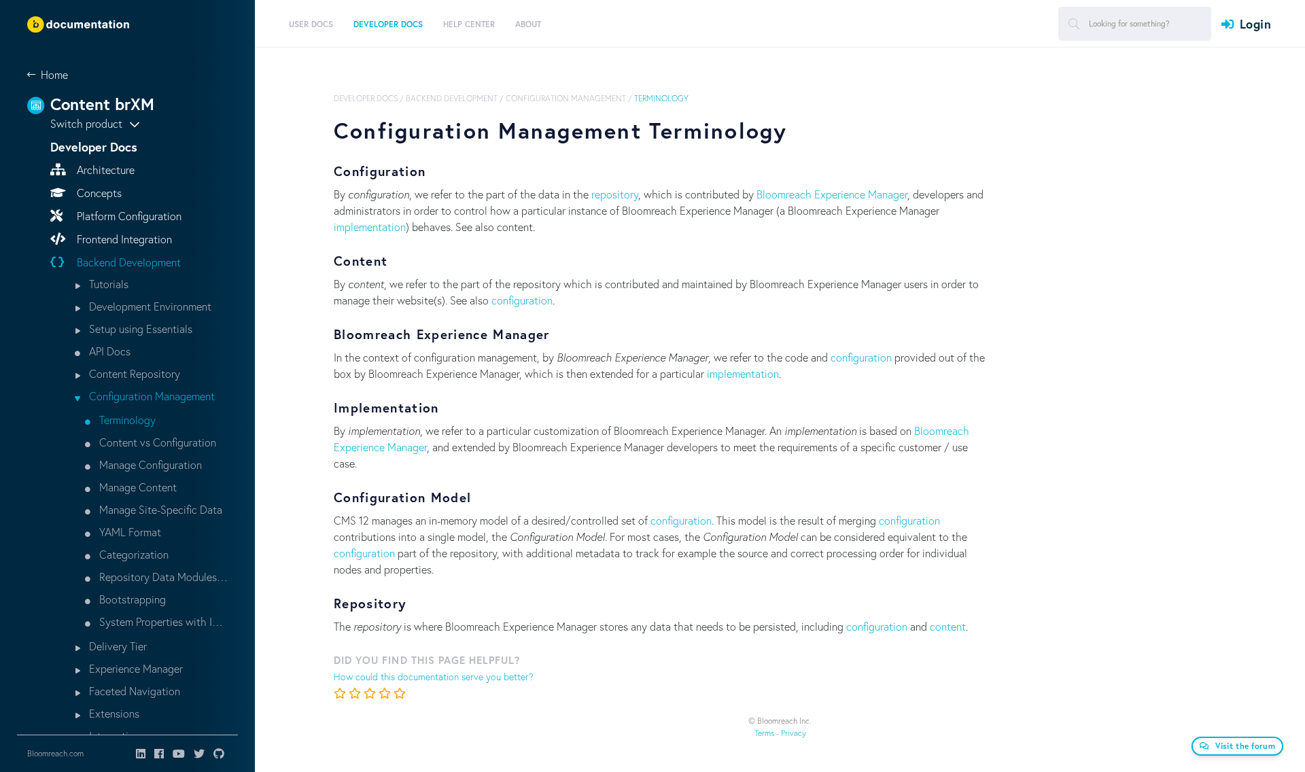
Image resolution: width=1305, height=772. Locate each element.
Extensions (112, 713)
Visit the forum (1245, 746)
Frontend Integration (123, 239)
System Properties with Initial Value (162, 621)
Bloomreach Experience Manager (831, 194)
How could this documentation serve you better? (434, 676)
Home (54, 74)
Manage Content (137, 487)
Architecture (104, 169)
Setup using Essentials (139, 328)
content (948, 626)
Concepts (98, 193)
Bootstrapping (131, 599)
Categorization (133, 554)
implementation (370, 227)
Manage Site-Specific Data (159, 509)
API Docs (108, 351)
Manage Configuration (149, 464)
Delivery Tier (116, 646)
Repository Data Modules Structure (162, 576)
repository (614, 194)
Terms (764, 733)
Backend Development (127, 262)
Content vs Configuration (156, 442)
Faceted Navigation (133, 691)
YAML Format (129, 532)
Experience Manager (134, 668)
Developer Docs (366, 98)
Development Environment (148, 306)
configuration (522, 300)
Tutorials (107, 284)
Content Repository (133, 373)
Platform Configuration (127, 216)
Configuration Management (150, 396)
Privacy (793, 733)
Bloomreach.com (55, 753)
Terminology (126, 420)
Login (1255, 24)
